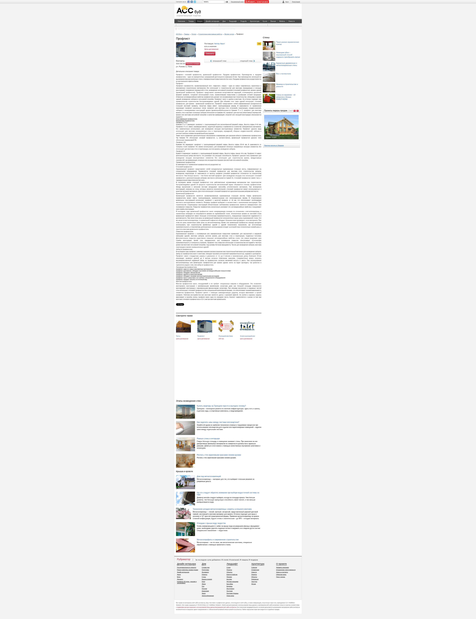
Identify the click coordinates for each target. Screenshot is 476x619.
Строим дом (205, 567)
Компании (181, 21)
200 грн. (221, 339)
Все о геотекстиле (283, 74)
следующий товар (246, 61)
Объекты (229, 572)
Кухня (265, 21)
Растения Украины (232, 593)
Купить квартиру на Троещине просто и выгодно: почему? (221, 406)
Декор (179, 574)
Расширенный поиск (237, 1)
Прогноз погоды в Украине (274, 145)
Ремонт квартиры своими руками (187, 570)
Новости (291, 21)
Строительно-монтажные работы (210, 34)
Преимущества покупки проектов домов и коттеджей (197, 25)
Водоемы (229, 586)
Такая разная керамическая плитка (287, 43)
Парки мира (230, 595)
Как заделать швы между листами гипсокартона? (218, 422)
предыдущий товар (219, 61)
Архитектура (254, 21)
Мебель (282, 21)
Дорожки (229, 577)
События (254, 567)
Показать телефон (193, 64)
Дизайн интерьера (212, 21)
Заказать (210, 54)
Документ (180, 579)
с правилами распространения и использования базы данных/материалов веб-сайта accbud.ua (206, 607)
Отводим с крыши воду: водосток (211, 523)
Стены (204, 577)
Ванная (273, 21)
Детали (253, 584)
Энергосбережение (208, 595)
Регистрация (296, 1)
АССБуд (179, 34)
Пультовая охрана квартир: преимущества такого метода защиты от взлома (206, 29)
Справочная (255, 570)
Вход (287, 1)
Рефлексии (254, 579)
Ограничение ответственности (286, 570)
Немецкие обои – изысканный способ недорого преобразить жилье (288, 55)
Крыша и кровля (207, 579)
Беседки (229, 579)
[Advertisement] (219, 372)
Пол (203, 586)
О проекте (281, 564)
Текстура (254, 581)
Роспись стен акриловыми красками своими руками (219, 455)
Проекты (204, 574)
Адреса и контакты (282, 572)
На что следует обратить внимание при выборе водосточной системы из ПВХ (228, 494)
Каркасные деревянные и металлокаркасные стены (286, 64)
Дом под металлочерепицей (209, 476)
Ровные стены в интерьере (208, 438)
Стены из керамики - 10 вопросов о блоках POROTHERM (285, 97)
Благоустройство (232, 574)
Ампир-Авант (219, 44)
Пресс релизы (280, 577)
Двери (204, 584)
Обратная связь (281, 574)
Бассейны (230, 584)
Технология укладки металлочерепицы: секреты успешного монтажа (222, 509)
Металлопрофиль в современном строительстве (218, 539)
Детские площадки (232, 581)
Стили (228, 567)
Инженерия (205, 591)
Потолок (204, 588)
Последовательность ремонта (186, 567)
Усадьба (243, 21)
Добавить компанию (282, 567)
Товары (191, 21)
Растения (230, 591)
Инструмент (230, 588)
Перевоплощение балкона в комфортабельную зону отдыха (243, 25)
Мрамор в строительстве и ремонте (287, 85)
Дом (224, 21)
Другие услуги (229, 34)
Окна (203, 581)
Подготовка (205, 570)
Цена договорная (182, 339)
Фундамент (205, 572)
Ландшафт (233, 21)
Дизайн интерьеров (183, 572)
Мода (178, 577)
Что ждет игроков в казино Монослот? (283, 25)
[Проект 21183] (283, 139)
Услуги (199, 21)
